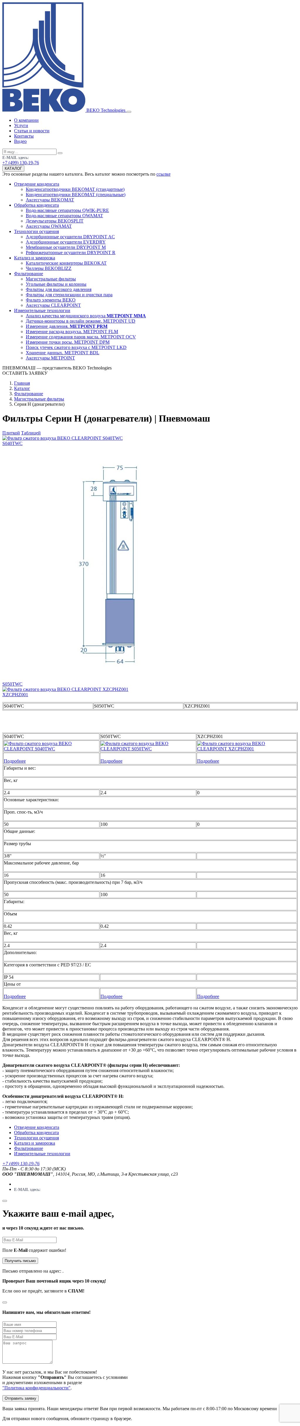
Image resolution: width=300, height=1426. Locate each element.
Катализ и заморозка (34, 1143)
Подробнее (15, 761)
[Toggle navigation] (129, 112)
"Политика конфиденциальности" (36, 1387)
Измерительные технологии (42, 1153)
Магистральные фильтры (39, 398)
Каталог (22, 388)
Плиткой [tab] (11, 432)
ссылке (163, 174)
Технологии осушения (36, 1137)
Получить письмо (20, 1261)
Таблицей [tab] (31, 432)
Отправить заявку (20, 1398)
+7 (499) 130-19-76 (20, 162)
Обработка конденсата (36, 1132)
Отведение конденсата (36, 1127)
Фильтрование (28, 393)
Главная (22, 383)
